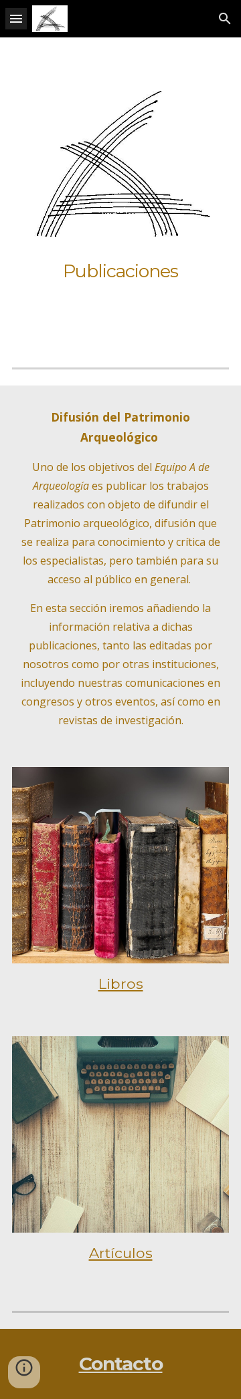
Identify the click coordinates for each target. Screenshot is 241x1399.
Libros (120, 983)
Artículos (121, 1252)
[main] (120, 271)
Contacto (121, 1363)
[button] (16, 18)
